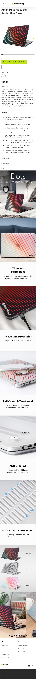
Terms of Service (23, 652)
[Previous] (5, 615)
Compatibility (5, 163)
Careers (4, 649)
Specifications (5, 159)
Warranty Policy (23, 645)
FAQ (2, 168)
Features (4, 112)
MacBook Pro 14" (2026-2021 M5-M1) (14, 62)
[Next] (33, 38)
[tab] (9, 636)
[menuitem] (9, 646)
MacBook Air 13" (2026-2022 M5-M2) (14, 67)
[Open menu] (3, 4)
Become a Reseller (7, 658)
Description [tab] (5, 86)
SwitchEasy (5, 645)
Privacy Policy (22, 649)
